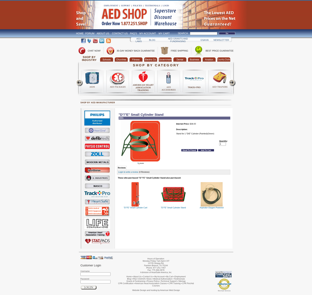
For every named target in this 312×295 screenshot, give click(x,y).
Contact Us (120, 33)
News (149, 279)
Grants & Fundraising (135, 281)
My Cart (164, 33)
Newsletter (221, 40)
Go (227, 33)
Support (125, 5)
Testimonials (152, 5)
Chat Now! (94, 50)
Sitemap (182, 281)
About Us (103, 33)
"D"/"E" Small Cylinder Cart (135, 208)
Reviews (122, 168)
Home (80, 33)
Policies (137, 5)
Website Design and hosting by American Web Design (156, 290)
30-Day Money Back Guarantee (136, 50)
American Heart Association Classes (151, 283)
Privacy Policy (153, 281)
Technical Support (169, 281)
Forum (89, 33)
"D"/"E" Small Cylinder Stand (173, 208)
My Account (147, 33)
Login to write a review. (128, 172)
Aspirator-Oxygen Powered (212, 208)
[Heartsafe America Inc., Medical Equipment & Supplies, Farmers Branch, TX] (213, 263)
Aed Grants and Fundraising (178, 40)
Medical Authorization (162, 279)
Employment (111, 5)
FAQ (134, 279)
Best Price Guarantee (220, 50)
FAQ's (133, 33)
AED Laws (139, 40)
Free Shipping (179, 50)
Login (166, 5)
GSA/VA (205, 40)
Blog (152, 40)
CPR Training (175, 283)
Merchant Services (224, 291)
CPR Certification (125, 283)
